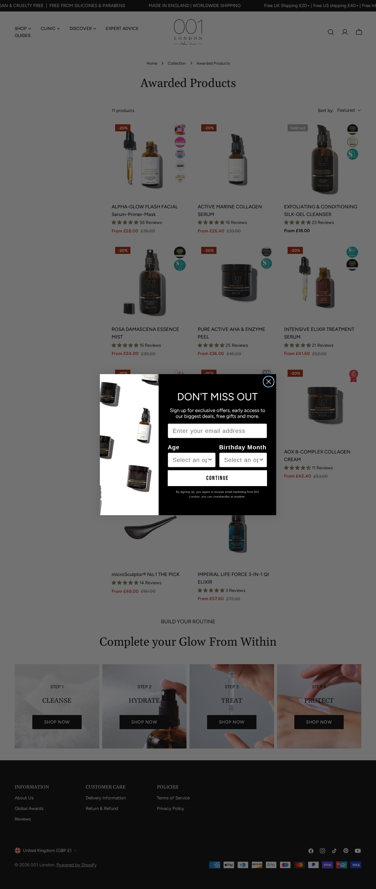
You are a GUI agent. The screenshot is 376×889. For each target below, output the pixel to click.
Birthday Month (242, 447)
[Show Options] (210, 460)
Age (173, 447)
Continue (217, 478)
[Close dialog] (268, 381)
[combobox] (190, 460)
